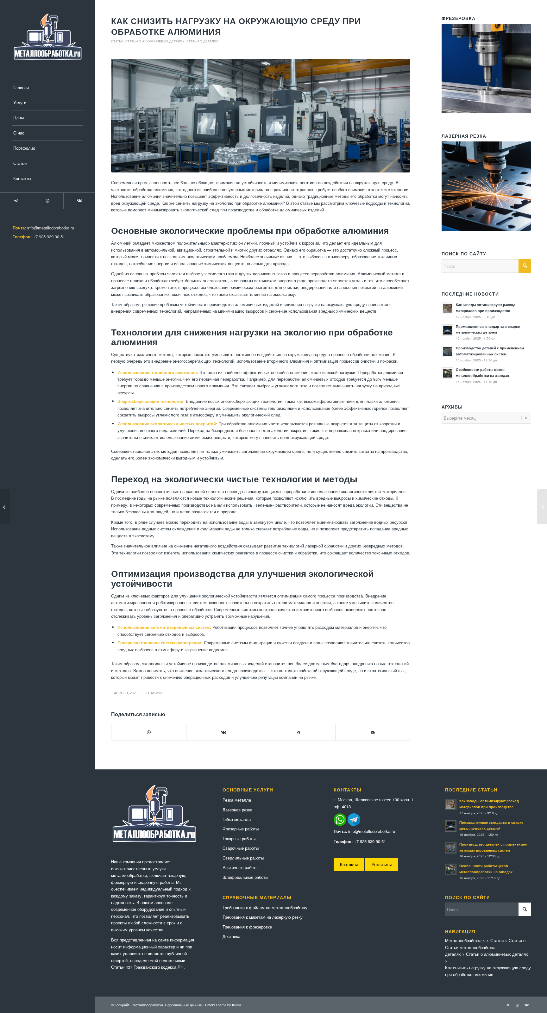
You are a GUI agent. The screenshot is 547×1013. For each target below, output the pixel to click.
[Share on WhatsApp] (148, 732)
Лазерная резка (237, 810)
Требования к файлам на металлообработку (265, 907)
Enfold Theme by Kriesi (223, 1004)
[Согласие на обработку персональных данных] (47, 37)
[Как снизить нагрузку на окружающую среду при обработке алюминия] (260, 115)
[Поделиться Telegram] (298, 732)
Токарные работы (239, 838)
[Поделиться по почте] (373, 732)
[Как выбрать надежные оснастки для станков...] (5, 506)
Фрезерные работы (241, 829)
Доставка (231, 936)
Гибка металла (237, 819)
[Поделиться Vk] (223, 732)
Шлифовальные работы (245, 877)
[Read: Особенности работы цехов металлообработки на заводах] (447, 373)
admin (156, 693)
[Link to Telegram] (16, 201)
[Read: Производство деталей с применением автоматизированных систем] (447, 351)
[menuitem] (47, 88)
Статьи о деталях (202, 41)
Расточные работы (240, 867)
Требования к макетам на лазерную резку (263, 917)
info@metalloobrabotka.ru (50, 228)
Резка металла (237, 800)
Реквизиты (382, 864)
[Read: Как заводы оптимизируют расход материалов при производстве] (447, 308)
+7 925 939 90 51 (49, 237)
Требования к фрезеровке (247, 927)
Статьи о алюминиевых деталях (155, 41)
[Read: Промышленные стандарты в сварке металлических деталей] (447, 330)
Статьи (117, 41)
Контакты (349, 864)
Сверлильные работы (243, 858)
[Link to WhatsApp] (47, 201)
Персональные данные (183, 1004)
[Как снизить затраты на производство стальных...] (542, 506)
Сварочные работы (241, 848)
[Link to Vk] (79, 201)
